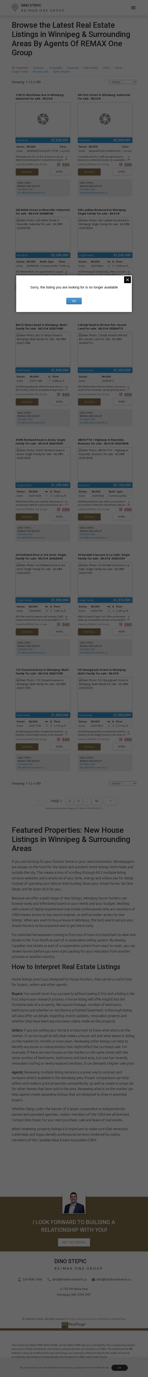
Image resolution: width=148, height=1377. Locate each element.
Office (106, 68)
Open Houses (61, 71)
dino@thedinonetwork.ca (31, 192)
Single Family (20, 71)
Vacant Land (40, 71)
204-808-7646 (25, 189)
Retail (118, 68)
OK (119, 1367)
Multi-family (90, 68)
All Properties (20, 68)
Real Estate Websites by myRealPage (105, 1318)
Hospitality (55, 68)
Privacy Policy (75, 1318)
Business (38, 68)
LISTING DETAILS (27, 172)
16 (96, 801)
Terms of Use (102, 1367)
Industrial (72, 68)
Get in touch (74, 1242)
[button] (74, 1242)
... (87, 801)
